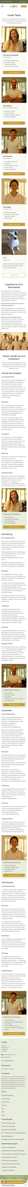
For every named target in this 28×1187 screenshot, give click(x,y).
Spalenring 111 (5, 1047)
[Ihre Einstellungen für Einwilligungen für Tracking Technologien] (25, 1184)
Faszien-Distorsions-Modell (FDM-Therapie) (13, 1154)
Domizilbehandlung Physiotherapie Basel (12, 1139)
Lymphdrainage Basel (7, 1136)
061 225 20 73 (24, 1)
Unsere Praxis (5, 1102)
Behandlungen (5, 1099)
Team (3, 1112)
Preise (3, 1115)
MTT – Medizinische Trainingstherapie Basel (13, 1133)
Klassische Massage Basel (8, 1147)
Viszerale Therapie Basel (8, 1170)
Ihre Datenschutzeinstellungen (15, 1182)
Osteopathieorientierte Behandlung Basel (12, 1151)
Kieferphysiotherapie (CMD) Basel (10, 1164)
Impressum (18, 1178)
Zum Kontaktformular (7, 1060)
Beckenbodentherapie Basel (9, 1157)
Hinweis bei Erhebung (8, 1185)
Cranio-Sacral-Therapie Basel (9, 1160)
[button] (2, 6)
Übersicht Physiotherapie (8, 1123)
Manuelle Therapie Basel (8, 1126)
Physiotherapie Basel (7, 1095)
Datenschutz (10, 1178)
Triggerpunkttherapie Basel (8, 1167)
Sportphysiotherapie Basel (8, 1129)
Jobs (2, 1108)
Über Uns (3, 1105)
